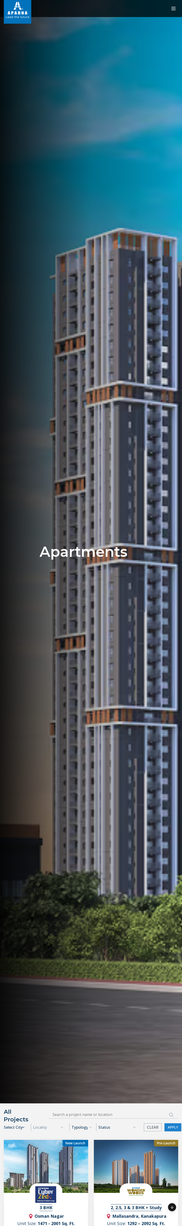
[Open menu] (173, 8)
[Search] (171, 1114)
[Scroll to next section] (172, 1206)
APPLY (173, 1127)
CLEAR (153, 1127)
